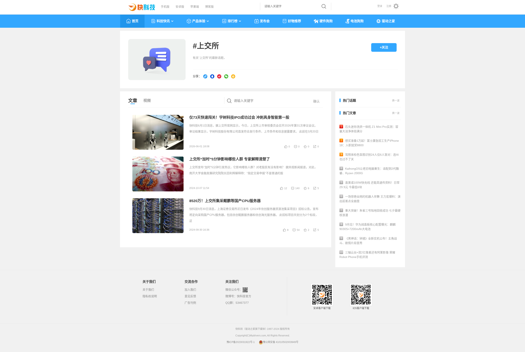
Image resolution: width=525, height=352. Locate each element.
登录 (379, 6)
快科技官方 (244, 296)
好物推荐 (294, 21)
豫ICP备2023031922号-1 (241, 342)
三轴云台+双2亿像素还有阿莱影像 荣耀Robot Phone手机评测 (367, 255)
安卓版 (180, 6)
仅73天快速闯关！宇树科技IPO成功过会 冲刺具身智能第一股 (239, 117)
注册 (388, 6)
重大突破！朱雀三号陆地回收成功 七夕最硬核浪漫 (370, 213)
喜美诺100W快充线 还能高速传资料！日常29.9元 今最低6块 (369, 185)
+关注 (384, 47)
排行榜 (232, 21)
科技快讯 (163, 21)
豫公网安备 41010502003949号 (280, 342)
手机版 (165, 6)
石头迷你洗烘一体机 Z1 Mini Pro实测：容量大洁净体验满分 (368, 129)
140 (297, 188)
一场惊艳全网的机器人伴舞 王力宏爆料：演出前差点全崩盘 (370, 199)
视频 (147, 101)
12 (285, 188)
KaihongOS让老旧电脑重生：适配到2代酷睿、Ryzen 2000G (369, 171)
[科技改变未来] (139, 6)
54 (298, 230)
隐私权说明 (150, 296)
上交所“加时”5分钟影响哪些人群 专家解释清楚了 (229, 159)
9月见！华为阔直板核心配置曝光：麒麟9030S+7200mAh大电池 (367, 227)
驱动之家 (388, 21)
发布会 (265, 21)
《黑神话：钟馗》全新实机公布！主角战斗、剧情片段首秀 (368, 241)
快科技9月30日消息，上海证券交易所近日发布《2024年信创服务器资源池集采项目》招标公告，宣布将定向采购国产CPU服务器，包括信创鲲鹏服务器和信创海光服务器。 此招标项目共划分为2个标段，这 (253, 214)
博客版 (209, 6)
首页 (135, 21)
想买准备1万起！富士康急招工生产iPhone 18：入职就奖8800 (369, 143)
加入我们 (190, 289)
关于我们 (148, 289)
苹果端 (194, 6)
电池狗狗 (357, 21)
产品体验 (198, 21)
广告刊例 (190, 302)
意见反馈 (190, 296)
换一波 (395, 113)
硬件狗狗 (326, 21)
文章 (132, 100)
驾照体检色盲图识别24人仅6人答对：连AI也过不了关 (369, 157)
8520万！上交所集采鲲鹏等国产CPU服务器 (225, 201)
